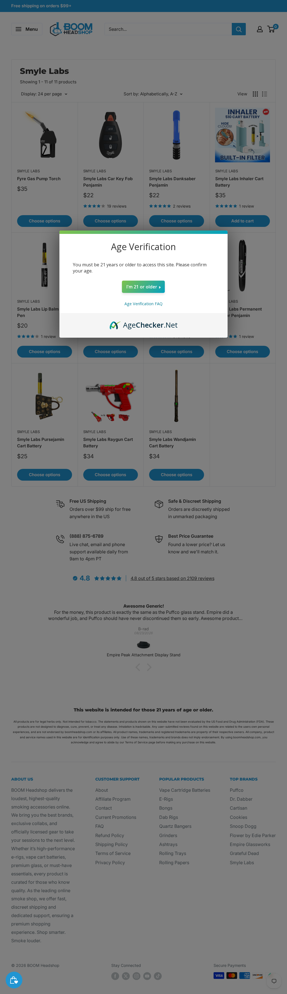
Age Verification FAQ (143, 303)
